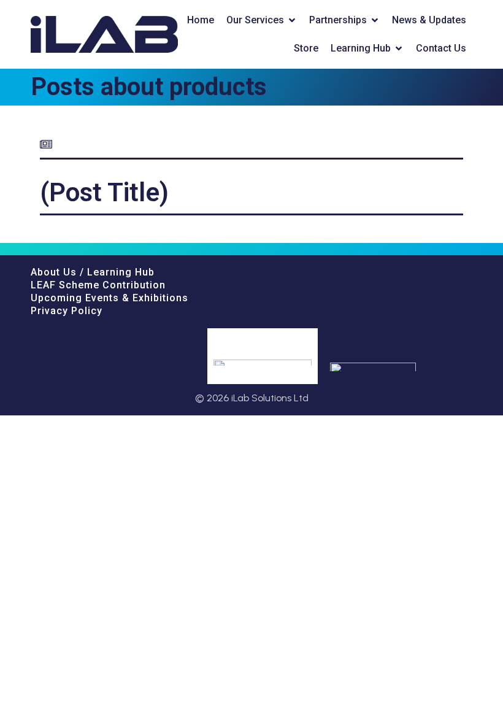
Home (200, 20)
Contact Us (441, 48)
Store (306, 48)
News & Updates (429, 20)
